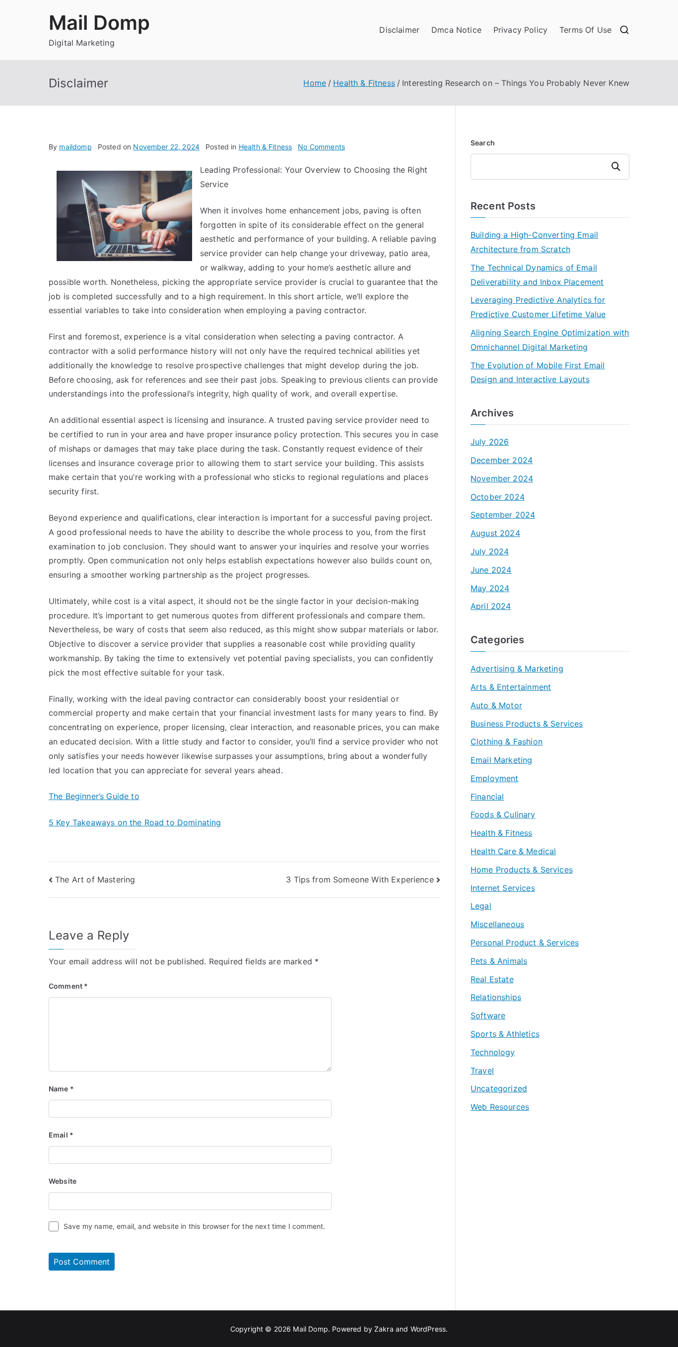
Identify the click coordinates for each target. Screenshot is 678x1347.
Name (61, 1088)
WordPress (428, 1329)
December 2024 (502, 460)
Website (62, 1181)
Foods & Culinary (503, 814)
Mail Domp (99, 22)
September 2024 (503, 515)
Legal (481, 906)
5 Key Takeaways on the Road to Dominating (135, 822)
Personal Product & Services (525, 942)
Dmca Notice (456, 30)
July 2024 (490, 551)
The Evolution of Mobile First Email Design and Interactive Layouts (538, 372)
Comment (68, 986)
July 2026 (490, 442)
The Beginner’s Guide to (94, 796)
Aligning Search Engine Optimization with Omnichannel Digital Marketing (550, 340)
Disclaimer (399, 30)
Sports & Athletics (505, 1034)
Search (483, 142)
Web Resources (500, 1107)
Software (488, 1015)
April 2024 (491, 606)
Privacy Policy (520, 30)
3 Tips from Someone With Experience (360, 879)
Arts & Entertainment (511, 687)
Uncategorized (499, 1088)
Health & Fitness (265, 146)
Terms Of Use (585, 30)
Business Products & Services (527, 724)
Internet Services (503, 888)
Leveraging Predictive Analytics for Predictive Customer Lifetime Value (538, 307)
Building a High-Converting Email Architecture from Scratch (534, 242)
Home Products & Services (522, 870)
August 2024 (495, 533)
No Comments (321, 146)
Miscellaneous (497, 924)
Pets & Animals (499, 961)
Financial (487, 797)
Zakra (384, 1329)
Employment (495, 778)
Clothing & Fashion (506, 741)
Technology (493, 1052)
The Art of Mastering (95, 879)
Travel (482, 1071)
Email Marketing (501, 760)
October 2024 (498, 497)
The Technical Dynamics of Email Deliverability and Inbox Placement (537, 275)
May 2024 (490, 588)
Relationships (496, 997)
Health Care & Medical (513, 851)
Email (61, 1135)
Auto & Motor (496, 705)
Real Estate (492, 979)
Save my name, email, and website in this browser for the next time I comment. (194, 1226)
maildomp (75, 146)
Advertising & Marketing (517, 669)
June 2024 (491, 570)
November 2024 (502, 478)
